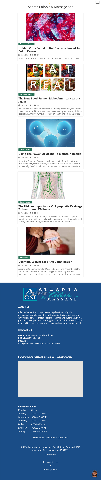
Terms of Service (50, 462)
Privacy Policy (50, 469)
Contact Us (50, 454)
